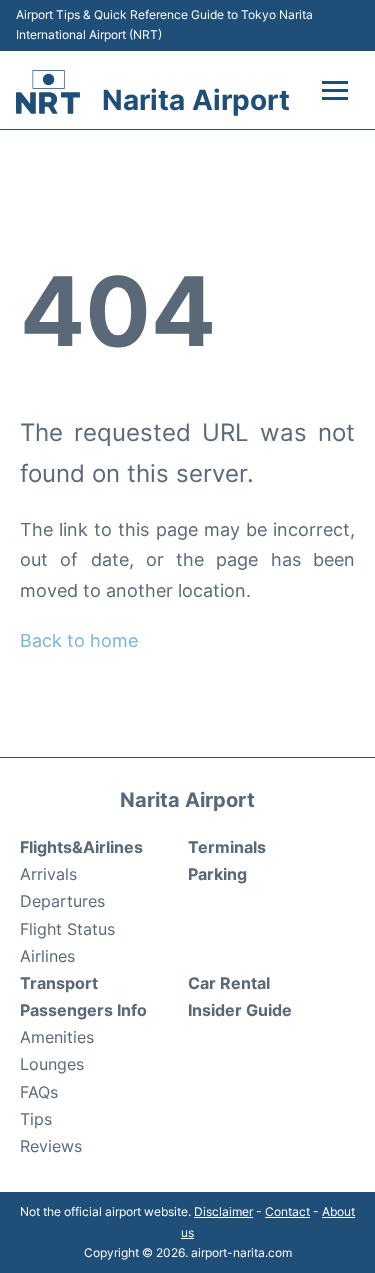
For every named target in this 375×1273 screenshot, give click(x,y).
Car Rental (229, 983)
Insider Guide (240, 1010)
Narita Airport (196, 100)
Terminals (227, 847)
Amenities (57, 1037)
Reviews (51, 1146)
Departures (62, 901)
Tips (36, 1119)
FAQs (39, 1092)
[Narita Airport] (48, 92)
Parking (217, 874)
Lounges (52, 1064)
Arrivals (48, 874)
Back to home (79, 640)
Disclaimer (223, 1211)
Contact (287, 1211)
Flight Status (67, 929)
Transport (59, 983)
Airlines (47, 956)
